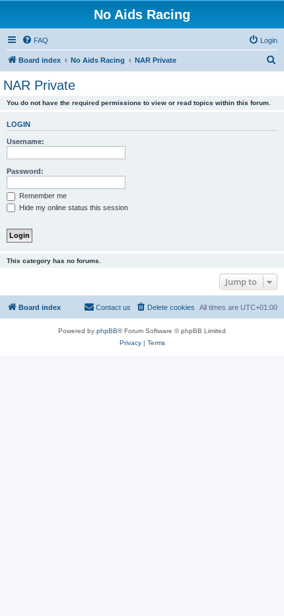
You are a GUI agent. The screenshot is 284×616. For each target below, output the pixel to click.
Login (18, 124)
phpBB (107, 330)
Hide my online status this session (72, 208)
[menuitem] (35, 40)
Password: (25, 171)
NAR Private (39, 85)
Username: (25, 141)
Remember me (42, 196)
